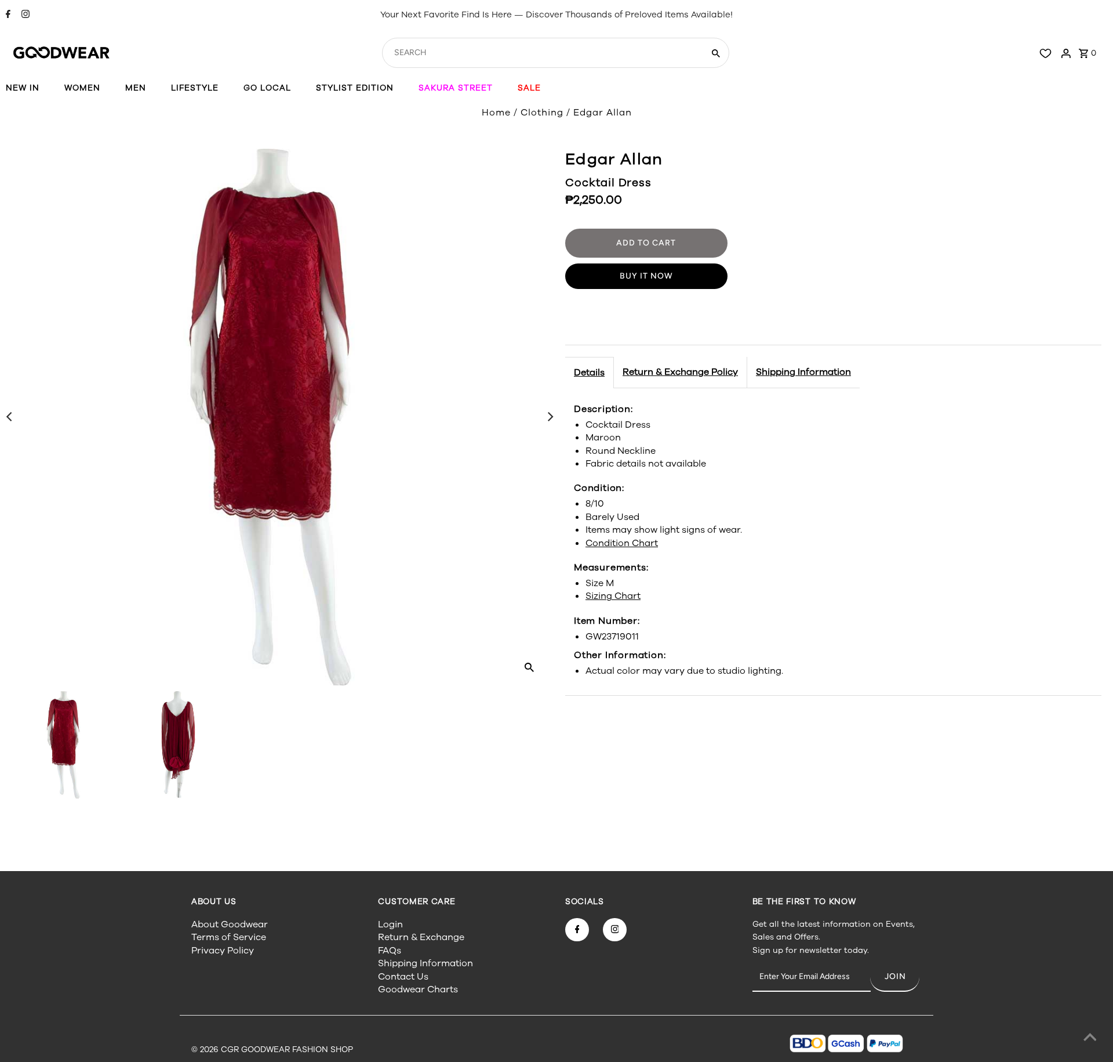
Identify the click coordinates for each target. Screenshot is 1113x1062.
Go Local (267, 87)
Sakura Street (456, 87)
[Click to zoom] (529, 667)
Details (589, 372)
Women (82, 87)
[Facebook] (6, 15)
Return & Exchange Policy (680, 372)
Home (496, 112)
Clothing (542, 112)
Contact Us (403, 976)
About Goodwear (229, 924)
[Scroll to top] (1089, 1038)
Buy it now (646, 276)
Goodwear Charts (418, 989)
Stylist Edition (355, 87)
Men (135, 87)
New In (22, 87)
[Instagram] (24, 15)
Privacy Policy (222, 950)
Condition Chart (621, 542)
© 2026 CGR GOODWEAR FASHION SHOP (272, 1049)
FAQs (389, 950)
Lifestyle (195, 87)
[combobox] (542, 52)
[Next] (549, 416)
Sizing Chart (613, 596)
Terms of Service (228, 937)
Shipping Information (803, 372)
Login (390, 924)
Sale (529, 87)
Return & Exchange (421, 937)
